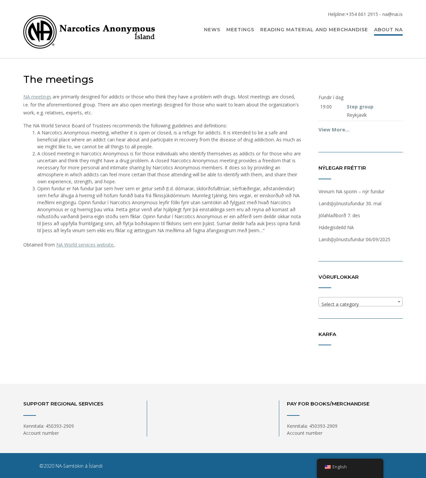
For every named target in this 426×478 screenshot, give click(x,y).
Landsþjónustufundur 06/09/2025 (354, 239)
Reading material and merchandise (314, 30)
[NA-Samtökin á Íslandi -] (89, 29)
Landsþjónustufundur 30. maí (350, 203)
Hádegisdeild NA (336, 227)
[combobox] (361, 301)
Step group (360, 106)
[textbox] (360, 304)
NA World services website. (85, 244)
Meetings (240, 30)
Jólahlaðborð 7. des (339, 215)
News (212, 30)
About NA (388, 30)
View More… (334, 129)
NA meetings (37, 96)
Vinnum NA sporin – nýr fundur (351, 191)
